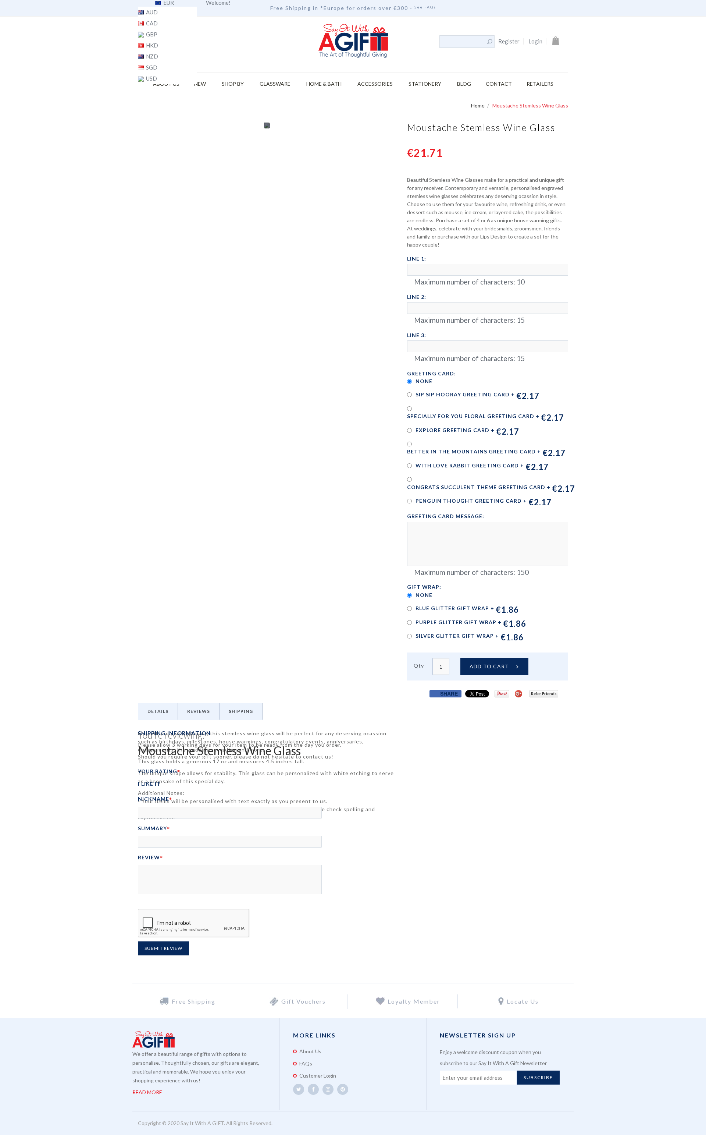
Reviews (198, 711)
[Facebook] (313, 1089)
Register (509, 41)
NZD (151, 56)
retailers (540, 84)
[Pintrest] (342, 1089)
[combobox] (463, 41)
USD (151, 78)
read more (147, 1092)
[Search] (489, 41)
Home (478, 105)
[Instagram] (328, 1089)
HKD (151, 45)
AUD (151, 12)
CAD (151, 23)
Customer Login (317, 1075)
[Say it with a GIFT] (353, 41)
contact (499, 84)
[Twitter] (298, 1089)
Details (157, 711)
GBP (151, 34)
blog (464, 84)
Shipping (241, 711)
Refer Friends (544, 693)
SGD (151, 67)
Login (535, 41)
